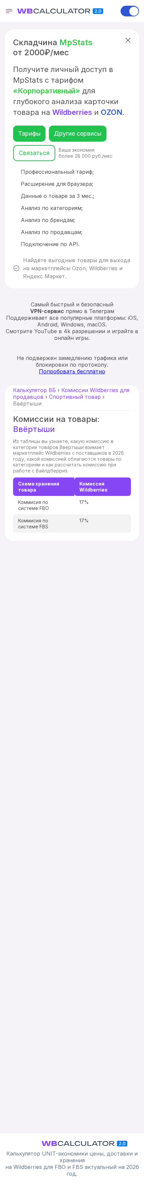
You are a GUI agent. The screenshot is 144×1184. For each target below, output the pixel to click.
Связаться (34, 152)
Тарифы (29, 133)
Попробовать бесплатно (72, 371)
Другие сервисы (77, 133)
